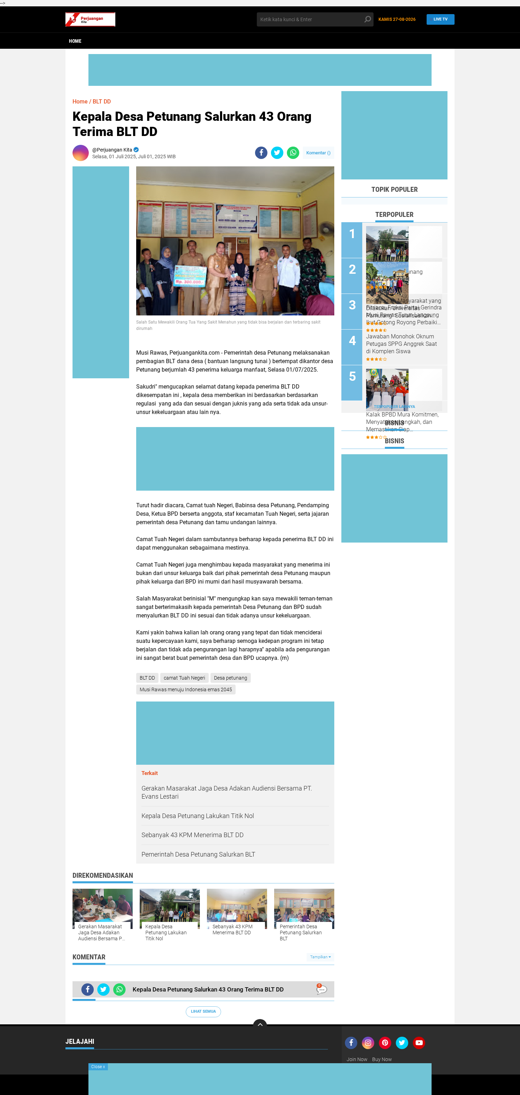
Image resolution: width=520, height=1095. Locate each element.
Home (75, 41)
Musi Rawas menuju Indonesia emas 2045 (186, 689)
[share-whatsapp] (293, 153)
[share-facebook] (261, 153)
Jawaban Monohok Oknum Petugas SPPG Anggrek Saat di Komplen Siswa (401, 344)
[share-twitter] (277, 153)
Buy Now (382, 1059)
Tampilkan (319, 957)
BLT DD (102, 101)
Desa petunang (230, 678)
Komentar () (318, 152)
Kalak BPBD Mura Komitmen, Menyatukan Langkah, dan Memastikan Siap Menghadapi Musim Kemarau (403, 422)
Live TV (440, 19)
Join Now (357, 1059)
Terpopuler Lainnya (394, 406)
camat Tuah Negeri (184, 678)
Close (98, 1066)
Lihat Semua (203, 1011)
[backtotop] (260, 1026)
